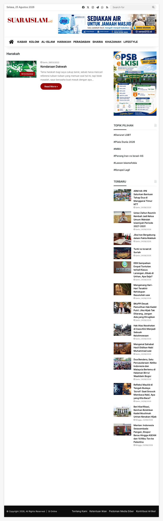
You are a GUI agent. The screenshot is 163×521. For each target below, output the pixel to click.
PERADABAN (81, 41)
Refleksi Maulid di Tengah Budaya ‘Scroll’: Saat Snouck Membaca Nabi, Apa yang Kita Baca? (144, 391)
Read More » (51, 86)
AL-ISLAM (48, 41)
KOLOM (34, 41)
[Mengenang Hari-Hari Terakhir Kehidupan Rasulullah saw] (122, 289)
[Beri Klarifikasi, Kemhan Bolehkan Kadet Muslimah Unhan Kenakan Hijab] (122, 411)
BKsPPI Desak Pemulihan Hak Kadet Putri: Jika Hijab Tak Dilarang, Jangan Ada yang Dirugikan (145, 310)
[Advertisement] (81, 475)
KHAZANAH (113, 41)
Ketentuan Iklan (98, 511)
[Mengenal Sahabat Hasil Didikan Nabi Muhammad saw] (122, 348)
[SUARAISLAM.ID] (30, 20)
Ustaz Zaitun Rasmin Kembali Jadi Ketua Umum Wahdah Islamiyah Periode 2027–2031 (145, 219)
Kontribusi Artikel (146, 511)
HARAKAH (64, 41)
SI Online (52, 511)
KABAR (22, 41)
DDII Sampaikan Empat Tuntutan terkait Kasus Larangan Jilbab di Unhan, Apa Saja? (144, 270)
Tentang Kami (79, 511)
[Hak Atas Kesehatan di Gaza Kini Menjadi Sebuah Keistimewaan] (122, 330)
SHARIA (97, 41)
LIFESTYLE (131, 41)
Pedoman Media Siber (121, 511)
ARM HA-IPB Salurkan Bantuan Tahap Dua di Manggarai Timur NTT (143, 198)
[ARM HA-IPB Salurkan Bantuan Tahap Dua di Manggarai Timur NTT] (122, 195)
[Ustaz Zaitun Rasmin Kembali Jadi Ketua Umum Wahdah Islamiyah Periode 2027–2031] (122, 217)
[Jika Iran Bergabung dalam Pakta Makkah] (122, 239)
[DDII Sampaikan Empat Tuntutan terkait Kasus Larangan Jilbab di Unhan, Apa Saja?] (122, 267)
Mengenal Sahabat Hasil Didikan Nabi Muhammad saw (144, 347)
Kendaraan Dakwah (53, 66)
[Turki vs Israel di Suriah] (122, 253)
